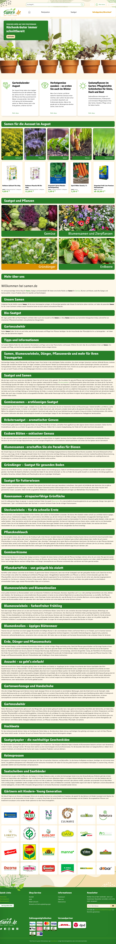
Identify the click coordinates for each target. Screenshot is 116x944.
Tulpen (80, 593)
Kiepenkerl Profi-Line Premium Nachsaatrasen (104, 186)
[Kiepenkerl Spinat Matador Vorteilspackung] (58, 173)
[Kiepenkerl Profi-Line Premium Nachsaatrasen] (104, 173)
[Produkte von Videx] (86, 852)
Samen (28, 291)
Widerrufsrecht (33, 902)
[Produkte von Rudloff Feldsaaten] (48, 833)
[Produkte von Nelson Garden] (48, 815)
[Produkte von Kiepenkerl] (10, 815)
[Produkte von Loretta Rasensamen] (10, 833)
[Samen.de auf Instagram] (9, 929)
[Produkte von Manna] (67, 852)
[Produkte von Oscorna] (10, 868)
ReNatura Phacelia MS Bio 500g (33, 186)
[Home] (29, 12)
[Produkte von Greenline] (48, 868)
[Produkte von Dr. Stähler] (67, 868)
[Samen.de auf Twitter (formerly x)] (1, 929)
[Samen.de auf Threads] (18, 929)
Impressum (61, 897)
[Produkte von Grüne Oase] (67, 833)
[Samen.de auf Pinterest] (13, 929)
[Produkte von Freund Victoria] (86, 868)
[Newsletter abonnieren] (113, 906)
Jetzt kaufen (10, 36)
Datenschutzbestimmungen (103, 910)
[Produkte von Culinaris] (67, 815)
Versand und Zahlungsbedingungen (40, 904)
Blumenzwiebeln (63, 382)
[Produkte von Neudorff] (48, 852)
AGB (30, 899)
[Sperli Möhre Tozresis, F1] (81, 173)
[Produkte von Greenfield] (86, 815)
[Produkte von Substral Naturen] (29, 868)
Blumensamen (4, 901)
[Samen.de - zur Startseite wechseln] (12, 12)
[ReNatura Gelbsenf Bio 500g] (12, 173)
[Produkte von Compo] (29, 852)
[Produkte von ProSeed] (105, 833)
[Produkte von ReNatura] (105, 815)
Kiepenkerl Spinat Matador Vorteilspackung (56, 186)
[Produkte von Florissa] (105, 852)
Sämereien (3, 897)
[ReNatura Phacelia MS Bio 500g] (35, 173)
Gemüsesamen (4, 899)
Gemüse (77, 291)
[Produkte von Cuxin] (86, 833)
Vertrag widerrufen (6, 905)
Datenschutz (62, 902)
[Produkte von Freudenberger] (29, 833)
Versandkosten (54, 941)
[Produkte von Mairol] (10, 852)
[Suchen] (82, 4)
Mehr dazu (15, 113)
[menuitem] (55, 4)
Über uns (61, 899)
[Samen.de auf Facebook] (5, 929)
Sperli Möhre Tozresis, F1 (79, 186)
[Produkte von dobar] (105, 868)
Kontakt (31, 897)
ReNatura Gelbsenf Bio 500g (11, 186)
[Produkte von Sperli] (29, 815)
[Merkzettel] (92, 4)
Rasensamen (56, 501)
